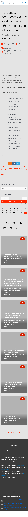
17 (2, 210)
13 (14, 208)
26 (10, 212)
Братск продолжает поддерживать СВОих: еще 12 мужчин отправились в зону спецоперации (13, 257)
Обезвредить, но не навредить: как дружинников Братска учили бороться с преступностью (14, 385)
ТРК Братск (21, 44)
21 (17, 210)
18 (6, 210)
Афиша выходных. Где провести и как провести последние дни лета (12, 418)
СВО (10, 53)
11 (6, 208)
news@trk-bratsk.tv (5, 469)
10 (2, 208)
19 (10, 210)
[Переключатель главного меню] (22, 2)
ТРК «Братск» (10, 2)
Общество (7, 48)
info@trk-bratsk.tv (21, 465)
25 (6, 212)
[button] (26, 2)
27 (14, 212)
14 (17, 208)
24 (2, 212)
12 (10, 208)
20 (14, 210)
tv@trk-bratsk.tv (5, 481)
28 (18, 212)
